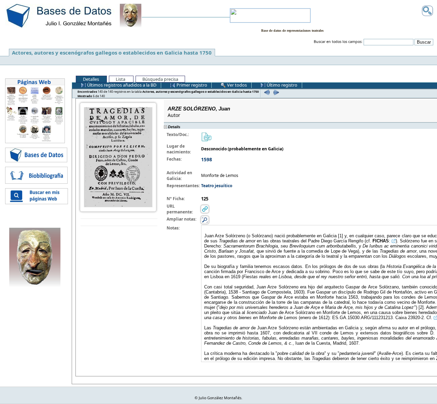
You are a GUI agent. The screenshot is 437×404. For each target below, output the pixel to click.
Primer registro (191, 85)
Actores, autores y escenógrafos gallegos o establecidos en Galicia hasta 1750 (112, 52)
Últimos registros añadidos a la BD (121, 85)
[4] (266, 92)
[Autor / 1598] (118, 156)
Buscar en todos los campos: (338, 41)
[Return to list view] (119, 222)
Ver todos (236, 85)
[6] (275, 92)
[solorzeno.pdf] (206, 136)
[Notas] (205, 219)
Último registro (281, 85)
